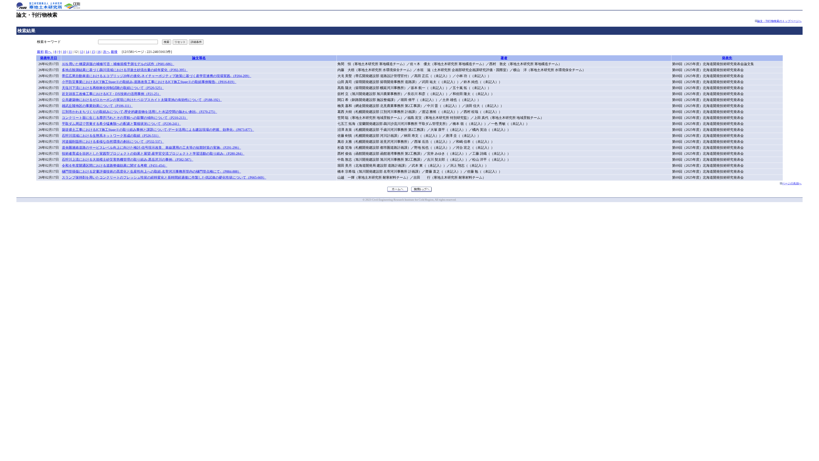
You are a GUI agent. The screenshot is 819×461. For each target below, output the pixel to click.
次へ (106, 52)
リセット (180, 42)
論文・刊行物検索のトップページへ (779, 21)
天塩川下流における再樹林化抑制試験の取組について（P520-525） (113, 88)
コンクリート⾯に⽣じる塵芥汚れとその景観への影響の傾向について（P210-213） (125, 118)
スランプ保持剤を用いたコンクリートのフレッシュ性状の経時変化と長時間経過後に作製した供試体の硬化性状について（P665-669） (164, 177)
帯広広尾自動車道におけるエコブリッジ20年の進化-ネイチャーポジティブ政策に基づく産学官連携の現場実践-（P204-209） (156, 76)
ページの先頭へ (792, 183)
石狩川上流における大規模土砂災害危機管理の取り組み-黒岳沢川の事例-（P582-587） (127, 159)
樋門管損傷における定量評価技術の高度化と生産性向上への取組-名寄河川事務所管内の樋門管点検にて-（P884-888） (151, 171)
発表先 (727, 58)
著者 (504, 58)
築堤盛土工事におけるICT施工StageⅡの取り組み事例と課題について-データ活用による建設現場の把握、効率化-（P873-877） (158, 129)
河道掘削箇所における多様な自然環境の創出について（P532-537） (113, 141)
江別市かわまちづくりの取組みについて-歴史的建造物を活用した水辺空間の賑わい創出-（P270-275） (139, 112)
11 (70, 52)
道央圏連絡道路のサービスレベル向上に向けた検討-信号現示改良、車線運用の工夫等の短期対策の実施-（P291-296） (151, 147)
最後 (114, 52)
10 (64, 52)
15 (93, 52)
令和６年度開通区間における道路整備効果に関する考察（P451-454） (114, 165)
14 (87, 52)
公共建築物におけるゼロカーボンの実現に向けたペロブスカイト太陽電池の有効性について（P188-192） (142, 100)
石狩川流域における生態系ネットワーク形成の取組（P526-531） (111, 135)
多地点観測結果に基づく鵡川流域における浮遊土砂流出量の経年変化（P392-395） (125, 70)
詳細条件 (196, 42)
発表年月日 (48, 58)
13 (81, 52)
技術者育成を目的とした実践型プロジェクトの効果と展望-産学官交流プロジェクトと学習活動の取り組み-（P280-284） (153, 153)
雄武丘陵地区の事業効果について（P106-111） (97, 106)
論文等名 (199, 58)
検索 (166, 42)
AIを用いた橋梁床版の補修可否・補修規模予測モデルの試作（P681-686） (118, 64)
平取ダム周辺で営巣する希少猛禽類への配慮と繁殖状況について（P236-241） (121, 123)
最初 (40, 52)
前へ (48, 52)
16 (99, 52)
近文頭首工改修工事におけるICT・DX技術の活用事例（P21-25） (111, 94)
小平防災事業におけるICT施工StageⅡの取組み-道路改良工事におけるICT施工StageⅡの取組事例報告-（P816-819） (149, 82)
